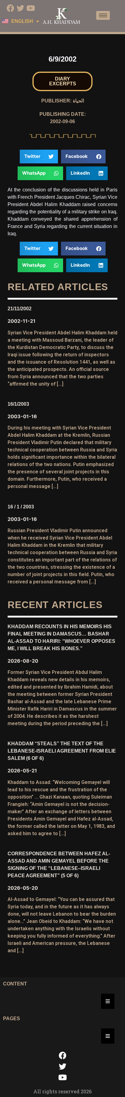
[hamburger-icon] (103, 15)
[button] (62, 81)
